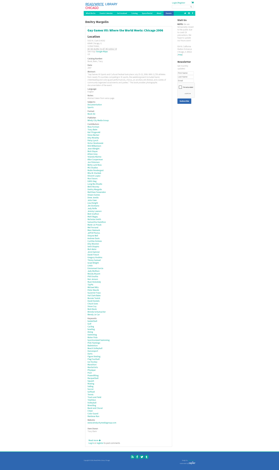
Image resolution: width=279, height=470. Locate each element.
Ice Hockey (92, 362)
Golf (89, 324)
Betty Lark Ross (95, 165)
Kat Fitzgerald (94, 132)
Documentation (95, 104)
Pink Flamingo (94, 343)
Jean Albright (94, 148)
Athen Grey (93, 154)
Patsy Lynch (93, 140)
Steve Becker (93, 135)
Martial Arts (93, 367)
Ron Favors (92, 178)
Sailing (90, 386)
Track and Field (94, 397)
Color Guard (93, 413)
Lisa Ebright (93, 203)
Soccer (91, 389)
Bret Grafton (93, 214)
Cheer (90, 411)
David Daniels (94, 301)
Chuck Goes (93, 303)
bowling (91, 329)
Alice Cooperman (95, 159)
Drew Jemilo (93, 197)
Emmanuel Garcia (95, 268)
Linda (90, 265)
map (180, 54)
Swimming (92, 334)
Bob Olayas (93, 151)
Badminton (93, 345)
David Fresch (93, 254)
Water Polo (93, 337)
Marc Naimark (94, 230)
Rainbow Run (93, 416)
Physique (92, 370)
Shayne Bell (93, 235)
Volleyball (92, 402)
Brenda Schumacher (97, 312)
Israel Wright (93, 263)
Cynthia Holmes (95, 241)
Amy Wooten (93, 244)
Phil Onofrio (93, 276)
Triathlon (92, 400)
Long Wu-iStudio (95, 184)
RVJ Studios (93, 167)
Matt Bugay (93, 216)
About (159, 13)
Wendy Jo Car (94, 314)
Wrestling (92, 405)
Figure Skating (94, 356)
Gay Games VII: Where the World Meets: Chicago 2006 (125, 31)
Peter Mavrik (93, 290)
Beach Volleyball (95, 348)
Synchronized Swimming (99, 340)
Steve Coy (92, 306)
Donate (169, 13)
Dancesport (93, 351)
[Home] (101, 6)
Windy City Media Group (98, 120)
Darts (90, 353)
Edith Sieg (92, 181)
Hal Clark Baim (94, 295)
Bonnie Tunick (94, 298)
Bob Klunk (92, 309)
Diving (90, 332)
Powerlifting (93, 375)
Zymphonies (191, 460)
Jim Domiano (93, 205)
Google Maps (102, 51)
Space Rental (147, 13)
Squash (91, 381)
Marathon (92, 364)
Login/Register (178, 3)
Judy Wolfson (94, 271)
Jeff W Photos (94, 233)
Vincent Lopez (94, 176)
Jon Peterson (94, 162)
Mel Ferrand (93, 227)
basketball (92, 321)
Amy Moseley (93, 137)
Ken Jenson (93, 279)
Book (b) (91, 114)
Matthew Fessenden (97, 192)
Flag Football (94, 359)
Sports (91, 107)
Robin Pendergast (96, 170)
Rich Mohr (92, 249)
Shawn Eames (94, 195)
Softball (91, 392)
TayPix (90, 284)
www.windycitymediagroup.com (102, 422)
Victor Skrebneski (95, 143)
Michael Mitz (93, 287)
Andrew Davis (94, 238)
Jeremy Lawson (95, 211)
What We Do (90, 13)
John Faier (92, 200)
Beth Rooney (93, 186)
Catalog (134, 13)
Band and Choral (95, 408)
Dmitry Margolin (95, 189)
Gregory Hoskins (95, 257)
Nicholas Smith (94, 219)
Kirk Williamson (94, 146)
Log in (91, 443)
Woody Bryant (94, 273)
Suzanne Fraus (94, 293)
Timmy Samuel (94, 260)
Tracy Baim (92, 129)
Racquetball (93, 378)
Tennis (90, 394)
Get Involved (122, 13)
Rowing (91, 383)
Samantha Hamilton (97, 222)
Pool (90, 373)
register (100, 443)
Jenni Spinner (94, 252)
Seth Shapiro (93, 246)
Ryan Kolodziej (94, 282)
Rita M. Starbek (94, 173)
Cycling (91, 326)
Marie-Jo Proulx (94, 225)
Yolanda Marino (94, 157)
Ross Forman (93, 127)
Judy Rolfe (92, 208)
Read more (94, 440)
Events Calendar (106, 13)
